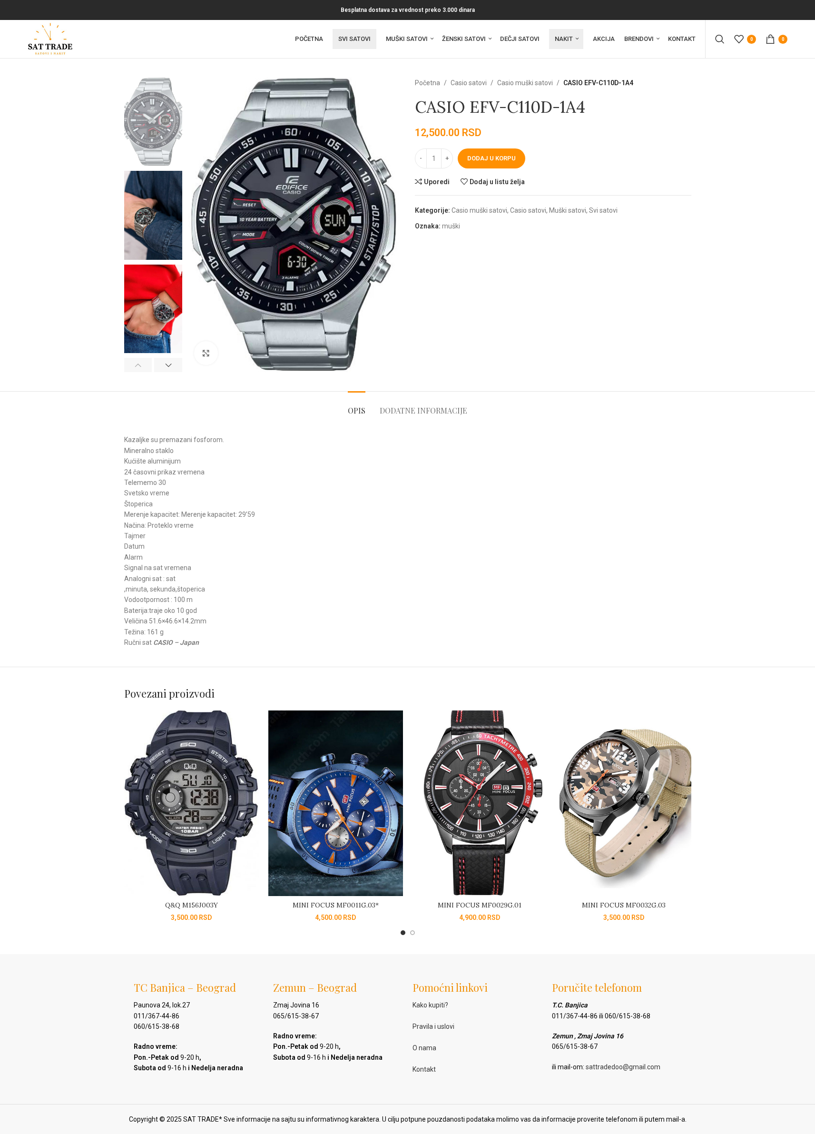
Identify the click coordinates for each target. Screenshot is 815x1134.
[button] (138, 365)
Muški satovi (567, 210)
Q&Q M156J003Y (191, 905)
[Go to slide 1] (403, 932)
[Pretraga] (719, 39)
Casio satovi (469, 83)
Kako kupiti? (430, 1005)
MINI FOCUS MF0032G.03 (624, 905)
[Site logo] (50, 38)
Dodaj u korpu (491, 158)
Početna (427, 83)
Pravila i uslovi (433, 1026)
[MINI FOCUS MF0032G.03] (624, 803)
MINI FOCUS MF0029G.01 (479, 905)
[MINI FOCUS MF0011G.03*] (335, 803)
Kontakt (424, 1069)
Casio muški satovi (525, 83)
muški (451, 226)
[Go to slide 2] (412, 932)
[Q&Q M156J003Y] (191, 803)
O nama (424, 1048)
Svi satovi (603, 210)
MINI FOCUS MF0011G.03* (336, 905)
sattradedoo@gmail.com (623, 1067)
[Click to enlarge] (206, 353)
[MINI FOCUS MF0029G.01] (479, 803)
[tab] (356, 405)
